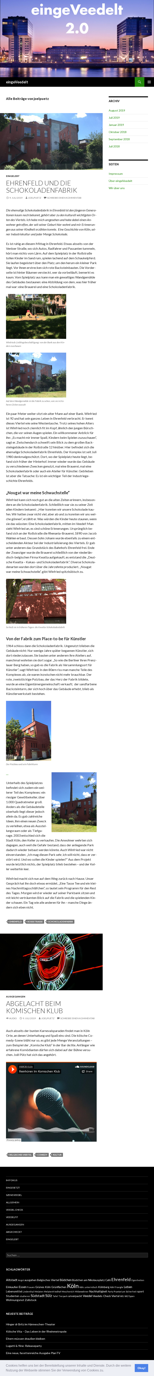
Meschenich (68, 1291)
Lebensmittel (14, 1291)
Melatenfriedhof (52, 1291)
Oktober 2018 (118, 132)
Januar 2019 (116, 124)
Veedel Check (14, 1209)
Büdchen (66, 1280)
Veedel (87, 1296)
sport (140, 1291)
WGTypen (130, 1296)
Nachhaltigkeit (98, 1291)
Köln (73, 1285)
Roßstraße (35, 921)
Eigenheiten (137, 1280)
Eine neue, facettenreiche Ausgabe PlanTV (33, 1353)
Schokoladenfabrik (60, 921)
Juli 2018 (114, 146)
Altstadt (11, 1280)
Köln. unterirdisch (88, 1287)
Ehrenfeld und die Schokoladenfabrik (41, 186)
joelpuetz (34, 197)
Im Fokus (11, 1180)
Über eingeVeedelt (120, 180)
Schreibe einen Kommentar (64, 197)
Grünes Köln (43, 1287)
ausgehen (30, 1280)
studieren (25, 1296)
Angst (21, 1280)
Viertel (115, 1296)
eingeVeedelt (17, 82)
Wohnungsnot (15, 1300)
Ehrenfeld (15, 921)
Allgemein (12, 1202)
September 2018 (119, 139)
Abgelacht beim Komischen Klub (34, 1007)
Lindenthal (28, 1291)
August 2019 (117, 110)
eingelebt (13, 176)
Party (110, 1291)
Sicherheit (131, 1291)
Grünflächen (58, 1287)
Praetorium (119, 1291)
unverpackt (75, 1296)
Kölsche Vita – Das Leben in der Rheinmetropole (36, 1331)
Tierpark (63, 1296)
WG (122, 1296)
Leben (128, 1287)
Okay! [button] (142, 1368)
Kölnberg (103, 1287)
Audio (13, 1018)
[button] (105, 1370)
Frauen (31, 1287)
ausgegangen (15, 996)
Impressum (116, 173)
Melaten (38, 1291)
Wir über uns (117, 188)
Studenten (12, 1296)
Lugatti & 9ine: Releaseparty (24, 1345)
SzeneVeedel (14, 1195)
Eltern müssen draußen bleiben (25, 1338)
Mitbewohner (82, 1291)
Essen (22, 1287)
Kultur (57, 1154)
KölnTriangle (116, 1287)
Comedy (42, 1154)
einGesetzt (13, 1187)
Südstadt (38, 1296)
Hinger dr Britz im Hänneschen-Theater (30, 1324)
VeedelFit (12, 1217)
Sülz (48, 1295)
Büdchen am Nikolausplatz (88, 1280)
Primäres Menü (149, 82)
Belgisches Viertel (20, 1154)
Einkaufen (12, 1287)
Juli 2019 (114, 117)
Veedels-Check (102, 1296)
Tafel (55, 1296)
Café (108, 1280)
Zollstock (30, 1300)
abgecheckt (14, 1231)
